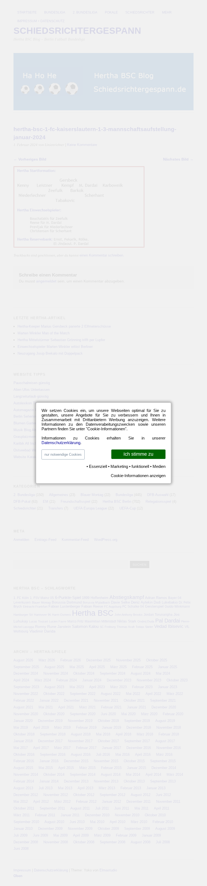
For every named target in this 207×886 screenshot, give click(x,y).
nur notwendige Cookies (63, 454)
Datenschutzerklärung (61, 442)
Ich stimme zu (138, 454)
